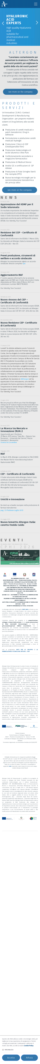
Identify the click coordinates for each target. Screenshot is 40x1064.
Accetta (11, 1057)
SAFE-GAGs (25, 609)
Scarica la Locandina (9, 442)
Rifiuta (29, 1057)
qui (24, 264)
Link (10, 766)
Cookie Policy (28, 1046)
